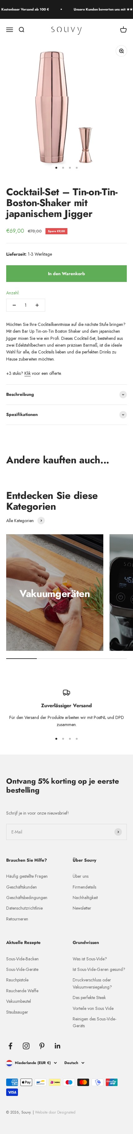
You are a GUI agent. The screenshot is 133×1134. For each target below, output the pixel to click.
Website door (55, 1112)
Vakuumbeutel (18, 1001)
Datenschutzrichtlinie (24, 908)
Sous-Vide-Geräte (22, 969)
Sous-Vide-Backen (22, 959)
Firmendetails (84, 887)
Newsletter (82, 908)
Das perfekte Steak (89, 997)
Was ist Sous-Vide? (90, 959)
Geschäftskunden (21, 887)
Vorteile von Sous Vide (93, 1008)
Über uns (80, 876)
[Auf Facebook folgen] (10, 1046)
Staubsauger (17, 1012)
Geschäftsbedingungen (26, 897)
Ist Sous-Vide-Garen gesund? (99, 969)
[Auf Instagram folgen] (26, 1046)
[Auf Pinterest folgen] (42, 1046)
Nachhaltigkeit (85, 897)
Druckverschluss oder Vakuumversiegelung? (92, 983)
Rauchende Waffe (22, 991)
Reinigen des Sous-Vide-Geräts (94, 1022)
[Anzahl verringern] (14, 305)
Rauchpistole (17, 980)
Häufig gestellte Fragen (27, 876)
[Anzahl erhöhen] (37, 305)
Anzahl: (12, 293)
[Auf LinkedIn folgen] (58, 1046)
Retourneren (17, 919)
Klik (27, 373)
